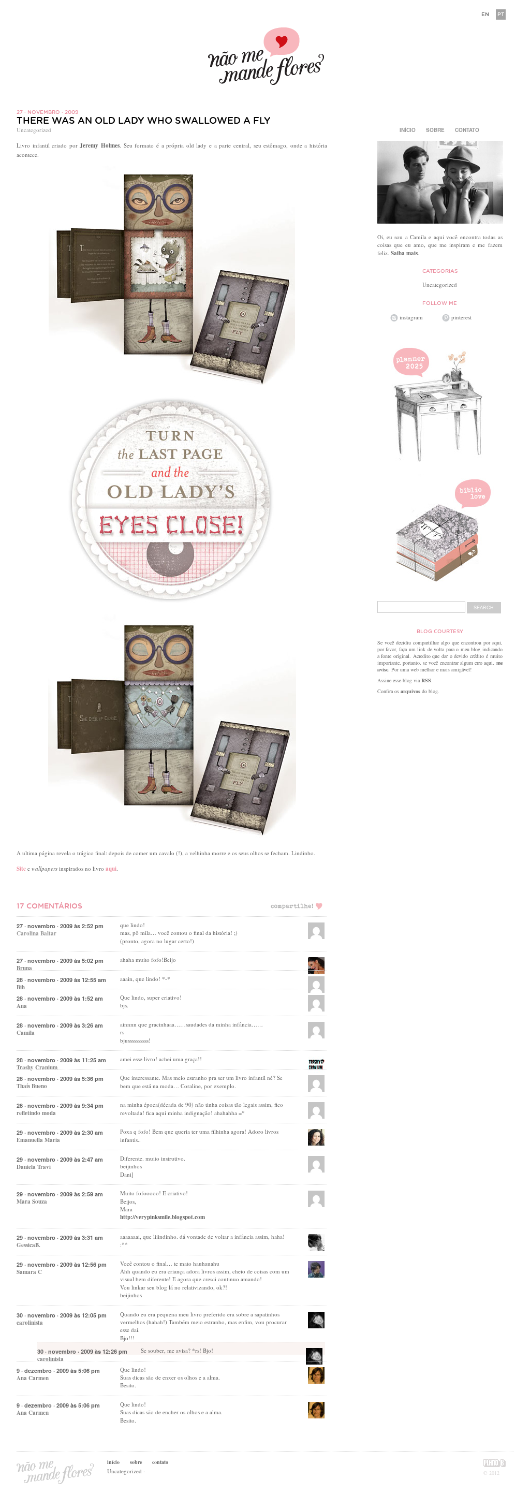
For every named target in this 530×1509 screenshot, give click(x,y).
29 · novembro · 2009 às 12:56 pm (62, 1264)
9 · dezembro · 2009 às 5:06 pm (58, 1370)
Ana (22, 1006)
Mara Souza (32, 1201)
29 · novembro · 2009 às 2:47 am (60, 1159)
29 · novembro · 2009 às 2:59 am (60, 1194)
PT (500, 14)
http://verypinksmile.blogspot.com (162, 1217)
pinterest (461, 317)
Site (21, 869)
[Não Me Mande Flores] (265, 57)
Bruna (24, 968)
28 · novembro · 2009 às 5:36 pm (60, 1078)
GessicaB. (28, 1245)
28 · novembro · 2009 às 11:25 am (61, 1060)
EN (485, 14)
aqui (111, 869)
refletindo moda (36, 1113)
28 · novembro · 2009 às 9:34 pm (60, 1105)
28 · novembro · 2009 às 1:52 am (60, 998)
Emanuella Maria (38, 1140)
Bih (21, 987)
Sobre (435, 130)
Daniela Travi (34, 1167)
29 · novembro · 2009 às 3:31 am (60, 1237)
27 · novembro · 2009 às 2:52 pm (60, 926)
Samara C (29, 1272)
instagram (411, 317)
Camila (26, 1033)
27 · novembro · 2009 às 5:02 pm (60, 960)
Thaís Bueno (32, 1086)
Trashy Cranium (37, 1067)
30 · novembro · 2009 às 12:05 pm (62, 1315)
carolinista (30, 1322)
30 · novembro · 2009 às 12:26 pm (82, 1351)
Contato (467, 130)
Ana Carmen (33, 1378)
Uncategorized (34, 130)
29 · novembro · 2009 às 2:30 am (60, 1132)
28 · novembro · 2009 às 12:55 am (61, 980)
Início (408, 130)
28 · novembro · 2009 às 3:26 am (60, 1025)
